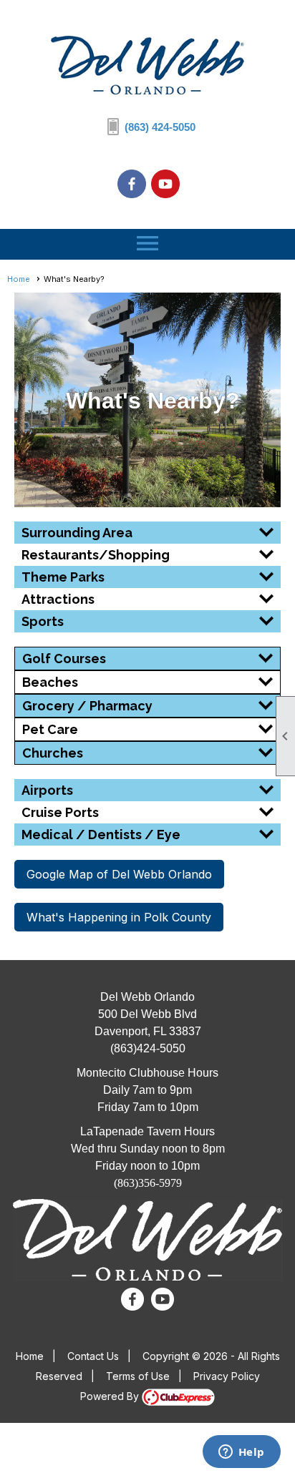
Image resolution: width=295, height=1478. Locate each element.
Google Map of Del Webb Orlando (119, 874)
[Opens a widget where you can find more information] (241, 1453)
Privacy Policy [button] (226, 1376)
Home (18, 279)
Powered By (111, 1396)
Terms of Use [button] (138, 1376)
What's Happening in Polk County (118, 917)
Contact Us (93, 1356)
